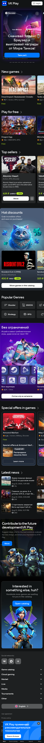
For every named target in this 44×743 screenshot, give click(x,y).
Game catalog (7, 669)
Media (4, 689)
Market (4, 679)
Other (4, 698)
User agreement (6, 714)
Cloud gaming (7, 674)
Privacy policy (6, 718)
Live (3, 684)
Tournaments (7, 693)
